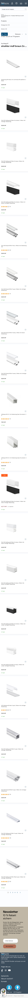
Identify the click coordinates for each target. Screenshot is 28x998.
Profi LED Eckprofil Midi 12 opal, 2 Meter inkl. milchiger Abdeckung (13, 790)
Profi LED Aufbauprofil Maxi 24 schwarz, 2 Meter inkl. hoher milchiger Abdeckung (13, 502)
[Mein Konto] (12, 3)
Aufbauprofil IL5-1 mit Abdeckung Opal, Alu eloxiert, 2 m (13, 415)
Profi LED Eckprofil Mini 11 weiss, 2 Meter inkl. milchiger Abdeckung (13, 374)
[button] (19, 34)
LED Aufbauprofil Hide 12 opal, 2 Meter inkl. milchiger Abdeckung (13, 706)
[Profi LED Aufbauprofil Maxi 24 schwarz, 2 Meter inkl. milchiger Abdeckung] (14, 106)
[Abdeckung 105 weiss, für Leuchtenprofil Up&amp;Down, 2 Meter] (14, 65)
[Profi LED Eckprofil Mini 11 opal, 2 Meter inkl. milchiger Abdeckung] (14, 274)
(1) (10, 206)
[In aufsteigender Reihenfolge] (26, 34)
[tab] (14, 21)
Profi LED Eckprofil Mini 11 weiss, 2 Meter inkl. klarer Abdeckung (13, 333)
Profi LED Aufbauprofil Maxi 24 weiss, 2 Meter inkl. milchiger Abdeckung (12, 162)
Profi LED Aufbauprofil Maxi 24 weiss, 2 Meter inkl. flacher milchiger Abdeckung (12, 584)
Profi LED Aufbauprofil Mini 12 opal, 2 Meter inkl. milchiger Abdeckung (12, 834)
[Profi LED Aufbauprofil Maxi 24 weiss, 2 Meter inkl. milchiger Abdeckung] (14, 147)
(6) (10, 881)
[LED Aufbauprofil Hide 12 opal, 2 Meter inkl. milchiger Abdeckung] (14, 691)
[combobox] (14, 9)
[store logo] (5, 3)
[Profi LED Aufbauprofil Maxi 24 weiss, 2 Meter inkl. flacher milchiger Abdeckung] (14, 568)
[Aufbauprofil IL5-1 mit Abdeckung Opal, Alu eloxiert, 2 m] (14, 400)
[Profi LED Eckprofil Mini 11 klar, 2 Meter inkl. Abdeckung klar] (14, 231)
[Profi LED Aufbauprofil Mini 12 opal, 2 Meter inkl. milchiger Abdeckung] (14, 819)
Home (2, 14)
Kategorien (5, 25)
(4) (10, 838)
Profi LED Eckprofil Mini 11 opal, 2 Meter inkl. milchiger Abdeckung (13, 290)
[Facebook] (2, 970)
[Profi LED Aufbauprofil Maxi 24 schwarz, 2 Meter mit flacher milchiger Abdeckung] (14, 187)
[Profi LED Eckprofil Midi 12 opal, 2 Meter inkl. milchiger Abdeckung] (14, 775)
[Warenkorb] (21, 3)
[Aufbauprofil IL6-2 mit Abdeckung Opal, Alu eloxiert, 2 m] (14, 443)
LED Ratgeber (17, 992)
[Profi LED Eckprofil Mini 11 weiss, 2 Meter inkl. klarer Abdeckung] (14, 318)
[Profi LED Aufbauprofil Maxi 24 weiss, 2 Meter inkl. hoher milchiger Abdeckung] (14, 528)
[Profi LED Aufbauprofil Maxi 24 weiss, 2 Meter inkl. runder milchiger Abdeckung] (14, 650)
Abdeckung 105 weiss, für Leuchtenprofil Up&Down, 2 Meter (13, 80)
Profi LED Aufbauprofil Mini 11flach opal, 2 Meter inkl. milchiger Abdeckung (13, 877)
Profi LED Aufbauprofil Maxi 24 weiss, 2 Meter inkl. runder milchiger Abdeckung (12, 665)
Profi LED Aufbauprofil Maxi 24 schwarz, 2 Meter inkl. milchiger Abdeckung (13, 121)
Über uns (9, 992)
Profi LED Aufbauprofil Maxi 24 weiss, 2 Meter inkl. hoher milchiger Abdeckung (12, 543)
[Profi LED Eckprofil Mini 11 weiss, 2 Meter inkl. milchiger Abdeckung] (14, 359)
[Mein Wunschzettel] (16, 3)
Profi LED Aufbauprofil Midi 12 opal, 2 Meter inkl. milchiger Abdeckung (12, 749)
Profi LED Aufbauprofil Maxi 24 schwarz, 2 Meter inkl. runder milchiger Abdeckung (13, 624)
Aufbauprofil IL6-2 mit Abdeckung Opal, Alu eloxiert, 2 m (14, 458)
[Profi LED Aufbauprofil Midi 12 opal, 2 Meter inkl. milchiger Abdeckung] (14, 734)
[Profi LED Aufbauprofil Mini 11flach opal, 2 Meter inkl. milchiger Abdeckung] (14, 862)
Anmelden (9, 946)
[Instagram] (5, 970)
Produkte (4, 21)
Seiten (4, 29)
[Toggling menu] (26, 3)
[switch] (3, 996)
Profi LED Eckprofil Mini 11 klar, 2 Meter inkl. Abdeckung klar (14, 246)
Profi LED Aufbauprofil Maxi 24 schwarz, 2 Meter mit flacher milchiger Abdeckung (13, 202)
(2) (10, 250)
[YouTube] (9, 970)
